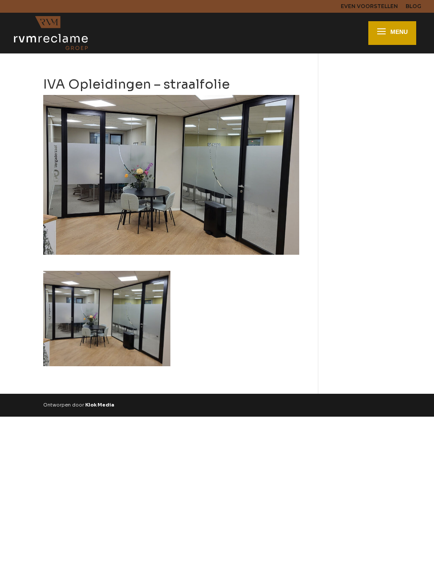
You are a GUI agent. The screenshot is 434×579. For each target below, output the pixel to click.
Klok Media (99, 405)
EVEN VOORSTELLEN (369, 6)
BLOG (413, 6)
